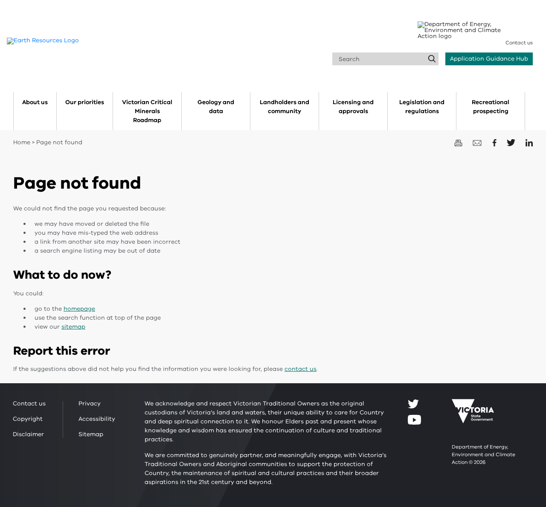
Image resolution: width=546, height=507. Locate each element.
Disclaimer (28, 434)
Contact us (519, 42)
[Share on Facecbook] (495, 142)
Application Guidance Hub (489, 59)
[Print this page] (459, 142)
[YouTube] (414, 420)
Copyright (28, 419)
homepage (79, 309)
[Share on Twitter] (512, 142)
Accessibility (96, 419)
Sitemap (90, 434)
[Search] (432, 58)
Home (21, 142)
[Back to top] (513, 442)
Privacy (89, 403)
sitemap (73, 327)
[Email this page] (478, 142)
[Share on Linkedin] (529, 142)
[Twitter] (413, 403)
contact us (301, 369)
